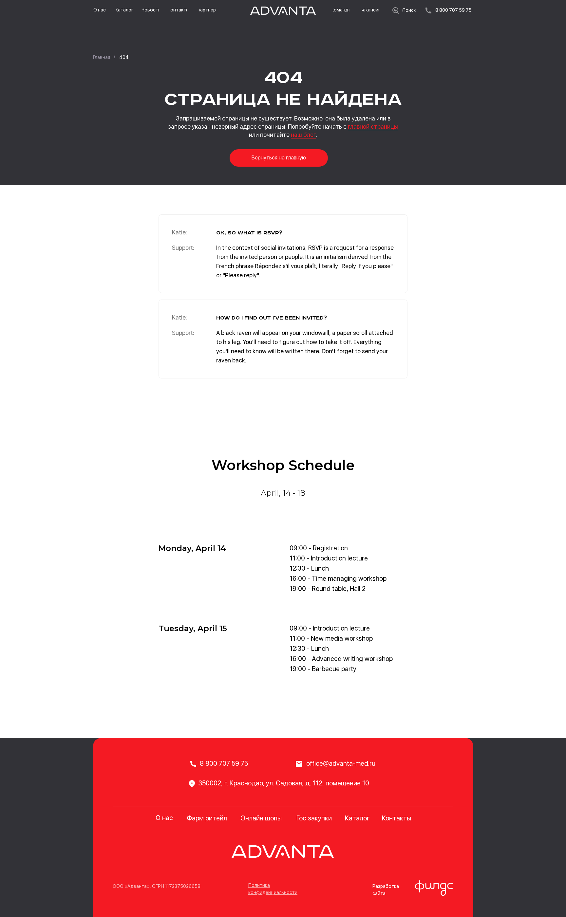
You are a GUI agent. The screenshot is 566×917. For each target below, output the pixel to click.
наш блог (303, 134)
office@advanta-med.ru (340, 763)
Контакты (396, 818)
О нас (164, 818)
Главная (101, 57)
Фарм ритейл (207, 818)
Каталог (357, 818)
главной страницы (373, 126)
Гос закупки (314, 818)
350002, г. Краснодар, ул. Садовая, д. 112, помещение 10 (283, 783)
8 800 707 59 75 (224, 763)
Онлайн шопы (261, 818)
